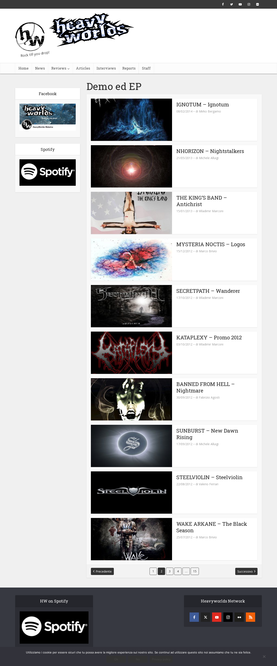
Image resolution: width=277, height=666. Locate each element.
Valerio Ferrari (208, 484)
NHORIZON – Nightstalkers (210, 151)
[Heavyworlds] (74, 32)
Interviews (106, 68)
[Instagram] (228, 617)
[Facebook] (194, 617)
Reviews (58, 68)
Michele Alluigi (209, 158)
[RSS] (250, 617)
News (40, 68)
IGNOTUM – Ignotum (202, 104)
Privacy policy (161, 659)
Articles (83, 68)
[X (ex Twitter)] (205, 617)
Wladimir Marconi (211, 211)
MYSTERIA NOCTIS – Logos (210, 244)
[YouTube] (216, 617)
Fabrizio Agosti (209, 397)
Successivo (245, 571)
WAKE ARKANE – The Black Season (211, 527)
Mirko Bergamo (210, 111)
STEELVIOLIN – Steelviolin (209, 477)
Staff (146, 68)
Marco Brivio (208, 251)
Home (23, 68)
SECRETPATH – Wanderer (208, 290)
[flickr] (239, 617)
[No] (264, 656)
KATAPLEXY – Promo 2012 (209, 337)
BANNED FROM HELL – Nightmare (205, 387)
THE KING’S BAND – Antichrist (201, 201)
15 (194, 571)
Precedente (104, 571)
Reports (128, 68)
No (138, 659)
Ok (116, 659)
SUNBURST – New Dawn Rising (207, 434)
